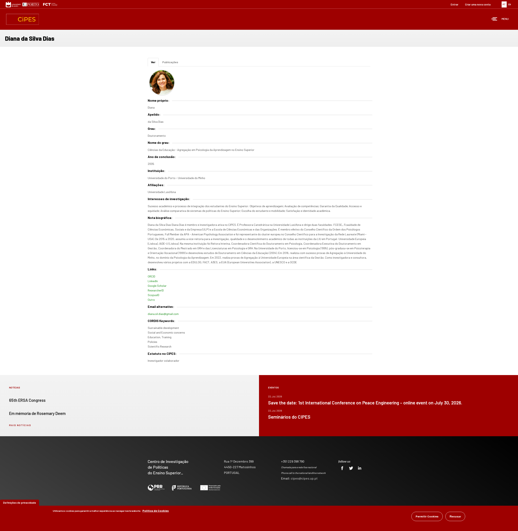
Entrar (454, 4)
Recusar (455, 516)
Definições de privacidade (19, 502)
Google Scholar (157, 285)
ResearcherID (156, 290)
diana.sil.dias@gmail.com (163, 314)
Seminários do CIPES (289, 417)
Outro (151, 299)
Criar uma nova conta (477, 4)
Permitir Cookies (427, 516)
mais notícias (20, 425)
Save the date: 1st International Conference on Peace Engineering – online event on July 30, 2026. (365, 402)
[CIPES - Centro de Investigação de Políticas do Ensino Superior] (22, 19)
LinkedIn (153, 281)
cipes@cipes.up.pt (304, 478)
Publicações (170, 62)
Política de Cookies (155, 510)
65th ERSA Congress (27, 400)
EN (509, 4)
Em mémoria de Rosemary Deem (37, 413)
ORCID (151, 276)
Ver (155, 63)
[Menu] (494, 19)
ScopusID (153, 295)
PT (504, 4)
